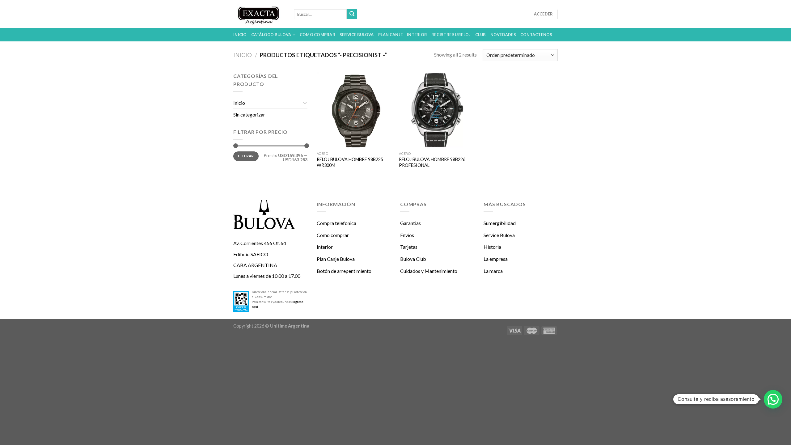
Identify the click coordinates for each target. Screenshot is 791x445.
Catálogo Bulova (271, 34)
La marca (493, 271)
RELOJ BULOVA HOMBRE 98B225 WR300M (350, 162)
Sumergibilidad (500, 223)
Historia (492, 247)
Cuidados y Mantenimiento (428, 271)
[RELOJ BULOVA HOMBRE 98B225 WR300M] (355, 110)
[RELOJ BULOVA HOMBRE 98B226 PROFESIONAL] (437, 110)
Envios (407, 235)
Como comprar (317, 34)
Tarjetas (408, 247)
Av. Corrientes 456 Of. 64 (259, 243)
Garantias (410, 223)
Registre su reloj (451, 34)
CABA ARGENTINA (255, 265)
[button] (773, 399)
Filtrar (246, 156)
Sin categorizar (249, 114)
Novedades (503, 34)
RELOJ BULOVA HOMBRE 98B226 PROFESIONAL (432, 162)
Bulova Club (413, 259)
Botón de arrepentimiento (344, 271)
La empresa (496, 259)
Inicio (240, 34)
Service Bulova (357, 34)
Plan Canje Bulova (336, 259)
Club (480, 34)
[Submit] (352, 14)
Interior (417, 34)
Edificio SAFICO (250, 254)
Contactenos (536, 34)
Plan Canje (390, 34)
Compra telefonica (336, 223)
